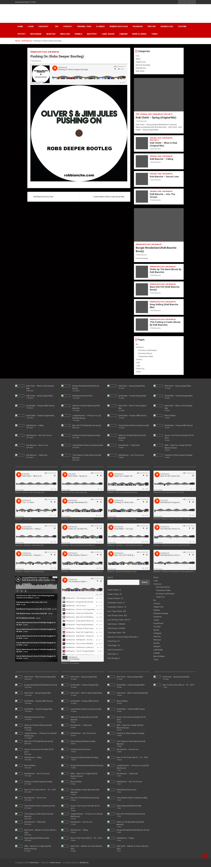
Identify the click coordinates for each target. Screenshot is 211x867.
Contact (67, 26)
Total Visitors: (113, 628)
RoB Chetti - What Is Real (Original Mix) (33, 492)
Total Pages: (112, 645)
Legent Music (19, 545)
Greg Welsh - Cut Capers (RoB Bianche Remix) (129, 545)
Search (110, 577)
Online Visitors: (113, 590)
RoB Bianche (53, 52)
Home (20, 26)
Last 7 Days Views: (115, 611)
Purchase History (145, 353)
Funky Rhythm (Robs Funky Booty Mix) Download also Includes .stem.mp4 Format (93, 571)
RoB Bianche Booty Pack (43, 197)
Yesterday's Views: (115, 603)
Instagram (35, 34)
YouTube (182, 26)
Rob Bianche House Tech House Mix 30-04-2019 (176, 545)
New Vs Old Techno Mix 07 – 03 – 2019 (40, 790)
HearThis (50, 34)
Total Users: (112, 654)
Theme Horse (54, 863)
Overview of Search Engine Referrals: (122, 637)
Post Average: (113, 658)
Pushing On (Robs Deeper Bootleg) (38, 782)
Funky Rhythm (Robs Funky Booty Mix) (109, 197)
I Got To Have (28, 518)
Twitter (151, 26)
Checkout (43, 26)
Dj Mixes (100, 26)
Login (30, 26)
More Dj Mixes (139, 34)
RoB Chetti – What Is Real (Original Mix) (163, 144)
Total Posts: (112, 641)
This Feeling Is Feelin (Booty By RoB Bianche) (165, 323)
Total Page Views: (114, 633)
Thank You (140, 369)
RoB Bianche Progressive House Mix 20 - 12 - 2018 (175, 518)
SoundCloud (166, 26)
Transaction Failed (145, 356)
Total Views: (112, 624)
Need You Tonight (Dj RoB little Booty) (126, 492)
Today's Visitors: (114, 598)
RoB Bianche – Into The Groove (162, 195)
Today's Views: (113, 594)
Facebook (137, 26)
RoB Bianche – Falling (161, 159)
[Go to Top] (204, 856)
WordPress (84, 863)
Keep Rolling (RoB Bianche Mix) (164, 306)
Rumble (78, 34)
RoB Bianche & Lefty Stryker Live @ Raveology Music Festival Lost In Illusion (184, 571)
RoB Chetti (26, 12)
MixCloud (65, 34)
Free (137, 56)
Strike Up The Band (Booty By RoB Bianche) (165, 270)
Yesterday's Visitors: (115, 607)
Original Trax (84, 26)
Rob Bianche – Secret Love (164, 176)
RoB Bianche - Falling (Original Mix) (34, 545)
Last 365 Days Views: (116, 620)
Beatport (92, 34)
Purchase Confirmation (147, 350)
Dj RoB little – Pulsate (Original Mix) (40, 415)
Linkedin (123, 34)
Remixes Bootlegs (119, 26)
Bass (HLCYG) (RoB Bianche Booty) (164, 288)
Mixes (138, 59)
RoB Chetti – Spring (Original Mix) (156, 117)
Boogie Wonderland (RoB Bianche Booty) (40, 685)
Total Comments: (114, 650)
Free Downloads (74, 663)
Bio (56, 26)
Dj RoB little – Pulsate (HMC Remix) (40, 406)
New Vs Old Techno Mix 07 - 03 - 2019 (173, 492)
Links (138, 362)
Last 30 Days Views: (115, 615)
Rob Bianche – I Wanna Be (36, 455)
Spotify (21, 34)
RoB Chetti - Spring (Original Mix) (78, 492)
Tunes (154, 34)
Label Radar (108, 34)
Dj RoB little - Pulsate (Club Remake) (34, 571)
